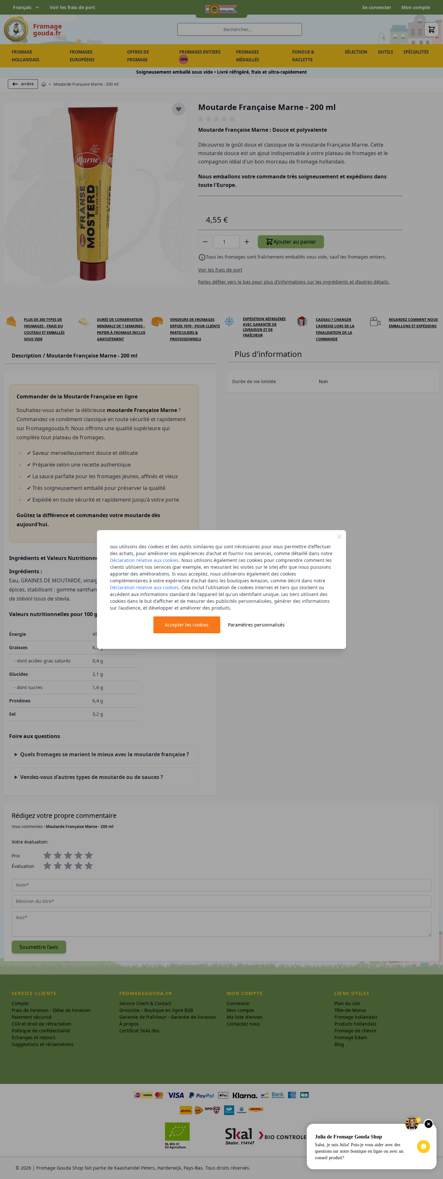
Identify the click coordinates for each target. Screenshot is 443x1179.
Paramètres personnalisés (256, 625)
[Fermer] (339, 537)
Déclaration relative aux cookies (144, 560)
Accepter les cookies (187, 625)
